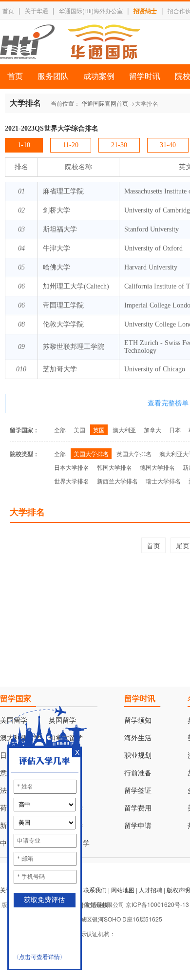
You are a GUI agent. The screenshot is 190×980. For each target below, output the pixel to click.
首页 (8, 10)
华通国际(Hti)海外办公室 (91, 10)
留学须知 (138, 720)
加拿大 (152, 429)
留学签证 (138, 790)
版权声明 (178, 889)
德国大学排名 (157, 467)
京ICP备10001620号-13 (157, 904)
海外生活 (138, 738)
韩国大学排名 (114, 467)
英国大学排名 (134, 453)
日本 (175, 429)
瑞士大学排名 (163, 481)
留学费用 (138, 808)
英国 (99, 429)
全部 (60, 429)
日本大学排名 (71, 467)
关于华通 (36, 10)
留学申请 (138, 825)
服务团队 (53, 76)
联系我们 (95, 889)
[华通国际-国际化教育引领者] (70, 41)
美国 (79, 429)
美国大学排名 (91, 453)
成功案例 (98, 76)
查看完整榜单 (168, 403)
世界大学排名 (71, 481)
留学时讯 (144, 76)
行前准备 (138, 773)
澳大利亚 (124, 429)
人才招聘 (150, 889)
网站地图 (122, 889)
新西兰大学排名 (117, 481)
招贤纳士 (145, 10)
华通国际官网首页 (104, 103)
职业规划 (138, 755)
